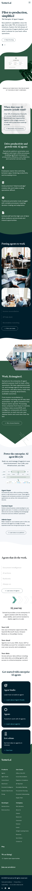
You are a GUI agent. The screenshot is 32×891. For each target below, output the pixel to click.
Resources (18, 834)
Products (5, 769)
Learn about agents (13, 724)
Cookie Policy (5, 884)
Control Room (5, 780)
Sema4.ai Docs (5, 806)
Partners (18, 824)
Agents (3, 773)
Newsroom (19, 817)
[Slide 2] (4, 44)
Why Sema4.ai (19, 806)
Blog (3, 846)
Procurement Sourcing (21, 790)
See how (9, 750)
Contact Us (19, 841)
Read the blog (10, 40)
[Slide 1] (2, 44)
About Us (18, 810)
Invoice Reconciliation (21, 776)
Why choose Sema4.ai (13, 423)
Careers (18, 813)
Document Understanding (22, 794)
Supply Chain (19, 797)
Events (17, 827)
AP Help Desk (19, 783)
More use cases (10, 328)
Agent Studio (5, 776)
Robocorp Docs (6, 810)
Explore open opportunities (11, 858)
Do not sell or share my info (16, 884)
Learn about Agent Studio (15, 700)
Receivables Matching (21, 787)
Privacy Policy (17, 882)
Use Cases (19, 769)
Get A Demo (19, 838)
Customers (19, 820)
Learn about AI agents (13, 591)
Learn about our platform (17, 532)
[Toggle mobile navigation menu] (29, 2)
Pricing (3, 794)
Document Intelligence (7, 787)
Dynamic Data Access (7, 790)
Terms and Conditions (7, 882)
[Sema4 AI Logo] (6, 3)
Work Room (5, 783)
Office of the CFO (20, 773)
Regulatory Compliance (22, 780)
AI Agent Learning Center (22, 831)
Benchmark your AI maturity (16, 128)
